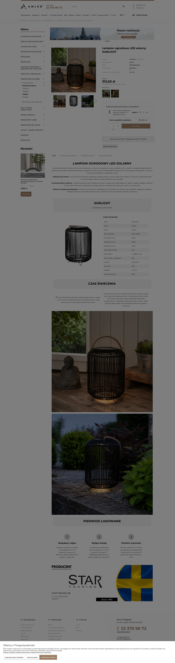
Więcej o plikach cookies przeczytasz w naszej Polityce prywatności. (27, 652)
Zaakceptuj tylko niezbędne (14, 657)
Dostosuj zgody (32, 657)
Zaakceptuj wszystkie (48, 657)
